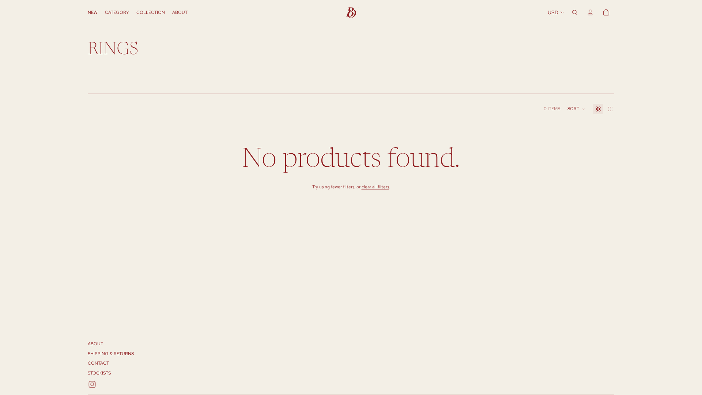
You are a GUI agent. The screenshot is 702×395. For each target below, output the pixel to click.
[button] (576, 109)
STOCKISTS (99, 373)
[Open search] (575, 12)
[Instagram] (92, 384)
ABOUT (95, 344)
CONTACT (98, 363)
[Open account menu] (590, 12)
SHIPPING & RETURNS (111, 354)
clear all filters (375, 187)
